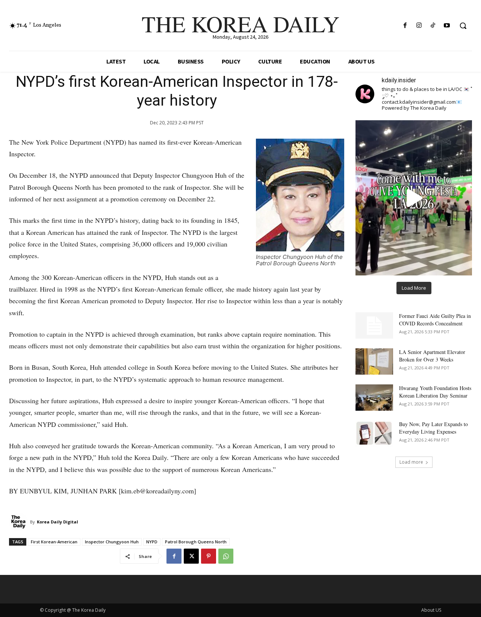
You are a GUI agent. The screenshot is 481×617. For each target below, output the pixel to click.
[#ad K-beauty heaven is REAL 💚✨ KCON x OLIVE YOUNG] (413, 197)
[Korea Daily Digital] (19, 522)
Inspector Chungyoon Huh (112, 541)
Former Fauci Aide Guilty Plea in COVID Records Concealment (435, 319)
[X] (191, 556)
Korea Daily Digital (57, 522)
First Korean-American (54, 541)
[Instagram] (419, 26)
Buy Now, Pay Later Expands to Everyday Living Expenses (433, 427)
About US (431, 610)
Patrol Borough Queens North (196, 541)
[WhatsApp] (225, 556)
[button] (463, 26)
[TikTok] (433, 26)
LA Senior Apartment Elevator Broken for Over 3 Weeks (432, 355)
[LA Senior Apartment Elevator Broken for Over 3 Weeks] (374, 361)
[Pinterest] (208, 556)
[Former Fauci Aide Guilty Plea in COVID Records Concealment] (374, 325)
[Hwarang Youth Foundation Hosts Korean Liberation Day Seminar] (374, 397)
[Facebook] (405, 26)
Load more (411, 462)
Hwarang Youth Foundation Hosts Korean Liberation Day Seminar (435, 391)
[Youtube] (447, 26)
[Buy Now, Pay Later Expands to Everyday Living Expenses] (374, 433)
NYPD (151, 541)
